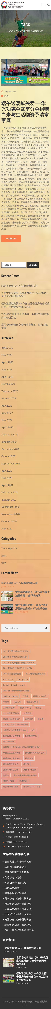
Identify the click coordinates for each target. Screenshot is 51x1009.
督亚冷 (6, 775)
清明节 (26, 764)
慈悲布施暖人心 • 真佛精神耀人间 (19, 285)
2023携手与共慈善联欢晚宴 (15, 657)
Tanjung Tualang (10, 696)
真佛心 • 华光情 (29, 770)
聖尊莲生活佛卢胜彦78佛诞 (25, 775)
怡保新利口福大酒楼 (11, 736)
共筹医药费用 (32, 702)
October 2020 (9, 521)
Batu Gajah (8, 679)
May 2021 (6, 478)
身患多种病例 (9, 781)
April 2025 (7, 362)
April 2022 (7, 427)
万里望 (25, 696)
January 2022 (9, 441)
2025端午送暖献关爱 (12, 674)
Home (10, 31)
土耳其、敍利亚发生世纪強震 (15, 724)
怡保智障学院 (31, 736)
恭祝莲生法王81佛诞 (11, 753)
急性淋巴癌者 (9, 741)
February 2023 (9, 391)
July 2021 (6, 470)
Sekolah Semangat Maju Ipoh (16, 691)
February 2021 (9, 492)
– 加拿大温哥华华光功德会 (17, 861)
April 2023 (7, 376)
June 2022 (7, 413)
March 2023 (8, 384)
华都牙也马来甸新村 (11, 719)
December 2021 (10, 449)
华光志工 (39, 708)
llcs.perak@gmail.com (18, 846)
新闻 (3, 555)
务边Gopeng (25, 708)
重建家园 (23, 781)
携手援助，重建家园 (11, 758)
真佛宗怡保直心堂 (10, 770)
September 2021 (10, 463)
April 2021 (7, 485)
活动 (6, 96)
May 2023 (6, 369)
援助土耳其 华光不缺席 (35, 753)
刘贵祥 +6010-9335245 (17, 842)
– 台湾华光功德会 (12, 877)
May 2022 (6, 420)
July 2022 (6, 405)
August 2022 (8, 398)
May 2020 (6, 528)
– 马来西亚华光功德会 (15, 866)
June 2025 (7, 347)
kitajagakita (23, 679)
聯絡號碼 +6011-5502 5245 (18, 832)
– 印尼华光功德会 (12, 888)
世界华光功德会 (40, 696)
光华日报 (17, 702)
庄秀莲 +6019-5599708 (17, 837)
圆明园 (40, 719)
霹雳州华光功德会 (10, 786)
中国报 (6, 702)
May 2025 (6, 355)
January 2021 (8, 499)
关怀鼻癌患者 (9, 708)
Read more (11, 238)
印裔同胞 (29, 719)
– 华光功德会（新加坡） (16, 882)
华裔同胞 (27, 713)
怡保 (33, 730)
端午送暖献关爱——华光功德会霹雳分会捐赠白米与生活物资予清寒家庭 (25, 112)
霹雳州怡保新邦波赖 (31, 786)
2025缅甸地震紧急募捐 (35, 674)
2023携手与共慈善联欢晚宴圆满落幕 (18, 663)
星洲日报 (29, 758)
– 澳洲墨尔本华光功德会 (16, 872)
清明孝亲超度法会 (10, 764)
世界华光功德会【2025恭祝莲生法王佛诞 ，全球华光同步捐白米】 (32, 960)
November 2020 (10, 514)
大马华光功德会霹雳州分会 (14, 730)
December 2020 (10, 506)
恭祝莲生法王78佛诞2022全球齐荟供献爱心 (21, 747)
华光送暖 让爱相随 (11, 713)
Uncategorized (9, 548)
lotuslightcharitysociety (14, 685)
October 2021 (8, 456)
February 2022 (9, 434)
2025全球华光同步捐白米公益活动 (17, 668)
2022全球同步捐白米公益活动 (16, 651)
